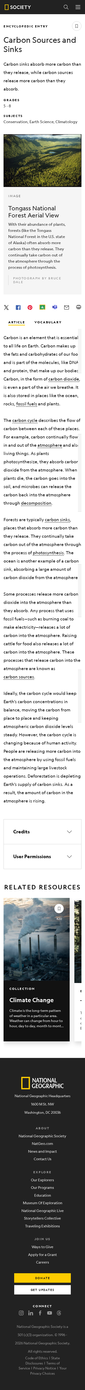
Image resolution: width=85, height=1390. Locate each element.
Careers (42, 1262)
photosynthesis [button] (48, 552)
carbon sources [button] (19, 676)
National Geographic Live (42, 1210)
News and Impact (42, 1151)
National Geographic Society (42, 1136)
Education (42, 1195)
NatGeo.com (42, 1143)
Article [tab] (16, 322)
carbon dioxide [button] (63, 378)
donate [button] (42, 1278)
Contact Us (42, 1158)
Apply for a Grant (42, 1254)
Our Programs (42, 1187)
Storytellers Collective (42, 1218)
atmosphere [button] (50, 445)
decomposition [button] (36, 503)
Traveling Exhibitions (42, 1226)
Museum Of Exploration (42, 1202)
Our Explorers (42, 1180)
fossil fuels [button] (26, 403)
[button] (42, 831)
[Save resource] (76, 26)
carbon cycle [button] (25, 420)
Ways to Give (42, 1246)
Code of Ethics (36, 1358)
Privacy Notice (44, 1368)
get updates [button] (43, 1290)
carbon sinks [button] (57, 519)
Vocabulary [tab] (48, 322)
